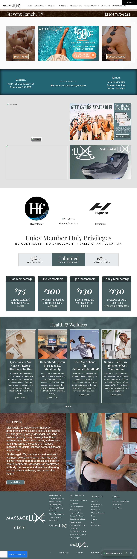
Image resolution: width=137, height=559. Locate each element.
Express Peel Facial (76, 516)
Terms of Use (117, 508)
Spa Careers (95, 510)
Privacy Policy (117, 505)
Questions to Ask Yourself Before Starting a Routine (20, 365)
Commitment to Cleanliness (96, 505)
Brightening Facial (76, 513)
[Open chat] (126, 553)
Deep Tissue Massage (56, 498)
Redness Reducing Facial (78, 500)
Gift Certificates (91, 6)
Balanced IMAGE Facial (78, 534)
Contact (94, 519)
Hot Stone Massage (55, 505)
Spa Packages (53, 520)
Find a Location (129, 2)
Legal (116, 496)
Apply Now (15, 482)
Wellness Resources (98, 513)
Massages (39, 6)
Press (93, 516)
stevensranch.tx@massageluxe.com (69, 85)
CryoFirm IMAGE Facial (78, 531)
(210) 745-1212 (118, 14)
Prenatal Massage (55, 501)
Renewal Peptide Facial (78, 525)
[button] (66, 406)
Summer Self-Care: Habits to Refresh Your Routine (116, 365)
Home (30, 6)
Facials (51, 6)
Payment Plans (96, 525)
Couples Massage (55, 517)
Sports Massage (54, 511)
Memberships (76, 6)
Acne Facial (74, 503)
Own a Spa (105, 6)
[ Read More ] (20, 398)
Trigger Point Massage (56, 514)
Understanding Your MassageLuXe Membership (52, 365)
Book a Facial (21, 56)
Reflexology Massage (56, 508)
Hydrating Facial (75, 522)
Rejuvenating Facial (76, 506)
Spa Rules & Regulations (121, 501)
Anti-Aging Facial (76, 510)
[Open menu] (131, 553)
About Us (97, 496)
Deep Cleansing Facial (77, 519)
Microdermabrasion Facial (77, 496)
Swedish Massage (55, 495)
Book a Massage (116, 56)
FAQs (93, 522)
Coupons (80, 552)
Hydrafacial (74, 528)
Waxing (62, 6)
